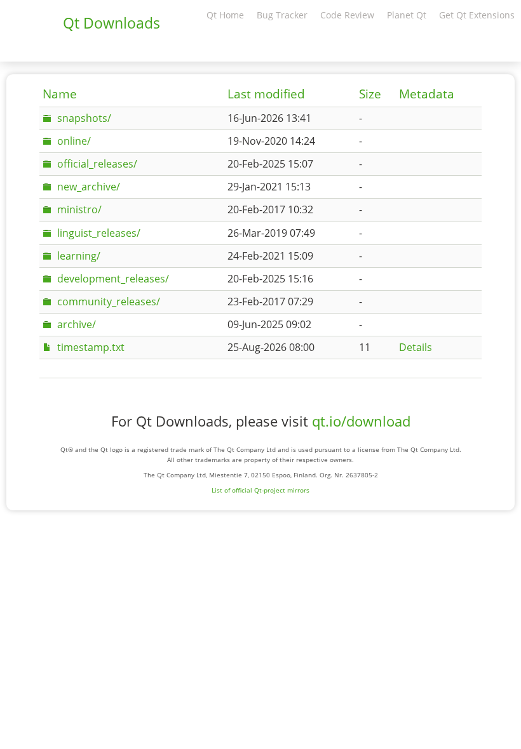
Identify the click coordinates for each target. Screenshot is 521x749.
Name (60, 94)
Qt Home (225, 15)
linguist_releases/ (98, 233)
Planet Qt (406, 15)
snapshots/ (84, 118)
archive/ (76, 324)
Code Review (347, 15)
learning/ (78, 256)
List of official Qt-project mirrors (260, 490)
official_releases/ (97, 164)
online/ (74, 141)
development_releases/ (113, 279)
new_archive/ (88, 187)
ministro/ (79, 209)
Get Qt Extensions (477, 15)
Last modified (266, 94)
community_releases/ (108, 301)
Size (370, 94)
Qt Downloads (111, 23)
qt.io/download (361, 421)
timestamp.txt (91, 347)
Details (415, 347)
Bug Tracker (282, 15)
